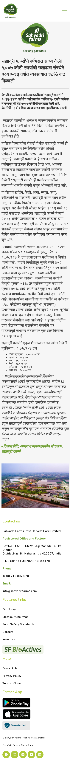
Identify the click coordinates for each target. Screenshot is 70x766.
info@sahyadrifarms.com (19, 587)
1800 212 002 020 (15, 572)
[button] (64, 10)
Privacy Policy (11, 676)
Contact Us (9, 668)
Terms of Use (11, 683)
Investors (8, 639)
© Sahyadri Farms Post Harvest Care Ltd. (23, 737)
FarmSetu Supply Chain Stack (17, 745)
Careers (7, 632)
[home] (22, 11)
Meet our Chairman (15, 617)
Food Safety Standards (18, 624)
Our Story (9, 609)
